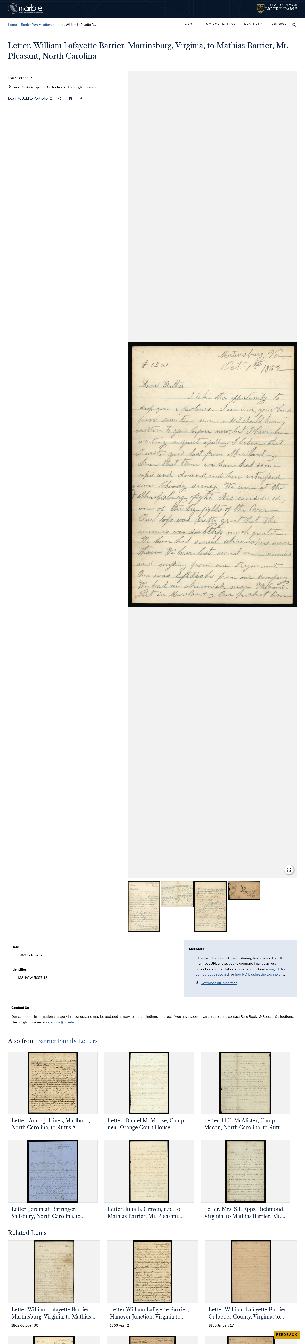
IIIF (198, 958)
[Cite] (70, 98)
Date (15, 947)
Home (12, 25)
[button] (212, 474)
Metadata (196, 949)
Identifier (18, 969)
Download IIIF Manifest (219, 983)
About (191, 24)
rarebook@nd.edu (60, 1022)
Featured (253, 24)
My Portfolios (221, 24)
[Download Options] (81, 98)
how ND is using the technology (259, 975)
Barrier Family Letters (36, 25)
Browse (279, 24)
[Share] (60, 98)
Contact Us (20, 1008)
